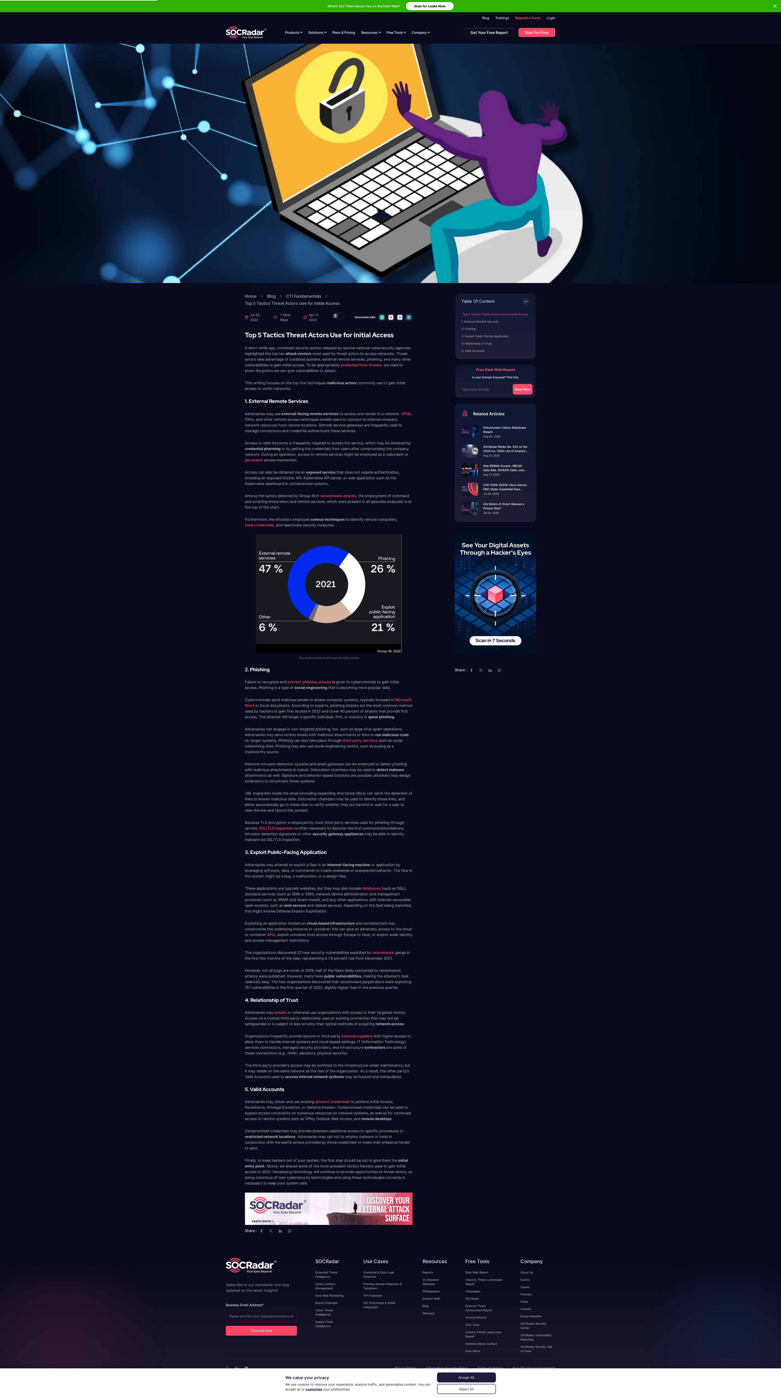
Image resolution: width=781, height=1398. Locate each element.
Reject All (466, 1389)
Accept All (466, 1377)
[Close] (426, 673)
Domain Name (357, 703)
